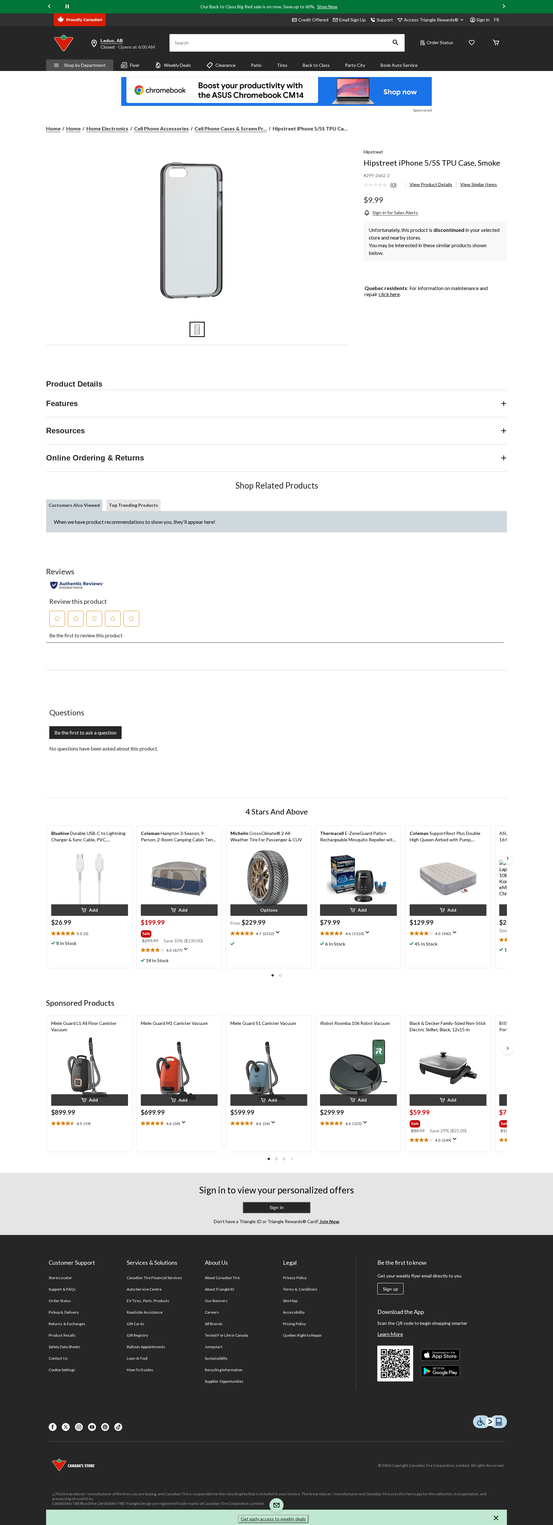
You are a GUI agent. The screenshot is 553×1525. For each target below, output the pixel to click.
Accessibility (294, 1312)
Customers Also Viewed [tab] (74, 505)
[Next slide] (504, 7)
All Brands (213, 1323)
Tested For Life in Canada (226, 1335)
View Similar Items (478, 184)
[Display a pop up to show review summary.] (187, 951)
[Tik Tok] (118, 1427)
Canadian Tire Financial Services (154, 1277)
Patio (256, 65)
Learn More (390, 1334)
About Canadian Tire (222, 1277)
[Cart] (496, 43)
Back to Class (316, 65)
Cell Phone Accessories (161, 128)
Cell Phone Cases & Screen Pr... (231, 128)
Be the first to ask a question (85, 732)
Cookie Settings (62, 1369)
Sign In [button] (276, 1207)
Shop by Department (85, 65)
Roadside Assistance (145, 1312)
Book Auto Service (399, 65)
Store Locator (60, 1277)
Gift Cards (135, 1323)
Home (53, 128)
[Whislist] (472, 43)
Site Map (290, 1300)
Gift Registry (137, 1335)
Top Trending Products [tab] (133, 505)
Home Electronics (107, 128)
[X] (66, 1427)
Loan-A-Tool (137, 1358)
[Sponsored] (276, 91)
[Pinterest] (105, 1427)
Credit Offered (313, 19)
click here (389, 294)
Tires (282, 65)
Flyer (135, 65)
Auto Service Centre (144, 1289)
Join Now (329, 1221)
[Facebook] (53, 1427)
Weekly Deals (177, 65)
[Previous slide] (49, 7)
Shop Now (327, 6)
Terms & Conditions (300, 1289)
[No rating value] (377, 185)
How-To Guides (140, 1369)
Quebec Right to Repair (302, 1335)
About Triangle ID (219, 1289)
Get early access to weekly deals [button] (273, 1518)
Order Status (440, 42)
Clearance (225, 65)
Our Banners (216, 1300)
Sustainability (216, 1358)
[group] (178, 932)
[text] (89, 934)
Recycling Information (224, 1369)
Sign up (390, 1289)
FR (496, 19)
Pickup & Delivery (64, 1312)
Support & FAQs (62, 1289)
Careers (212, 1312)
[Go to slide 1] (197, 329)
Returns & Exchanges (67, 1323)
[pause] (67, 7)
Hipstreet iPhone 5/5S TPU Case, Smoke (432, 162)
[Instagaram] (79, 1427)
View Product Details (431, 184)
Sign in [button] (483, 19)
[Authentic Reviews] (77, 585)
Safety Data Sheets (64, 1346)
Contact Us (58, 1358)
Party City (355, 65)
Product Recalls (62, 1335)
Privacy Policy (295, 1277)
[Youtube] (92, 1427)
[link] (383, 185)
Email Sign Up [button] (352, 19)
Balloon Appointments (146, 1346)
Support (385, 19)
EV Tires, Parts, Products (148, 1300)
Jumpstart (213, 1346)
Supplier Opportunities (224, 1381)
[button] (395, 43)
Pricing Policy (294, 1323)
